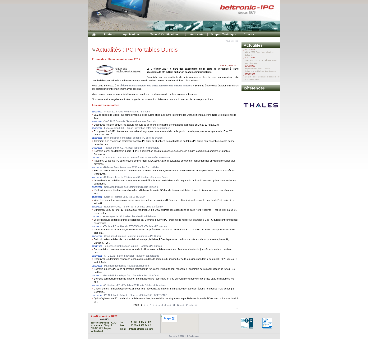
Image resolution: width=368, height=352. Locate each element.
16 (196, 305)
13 (182, 305)
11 (174, 305)
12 (178, 305)
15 (191, 305)
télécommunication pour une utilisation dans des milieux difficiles (156, 85)
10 (169, 305)
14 (187, 305)
